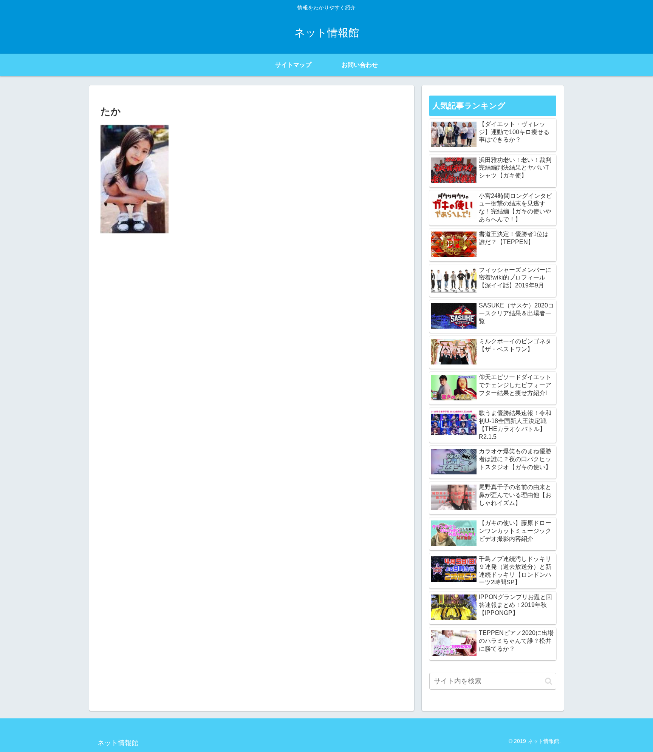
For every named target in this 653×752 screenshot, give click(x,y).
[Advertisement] (252, 296)
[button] (548, 681)
